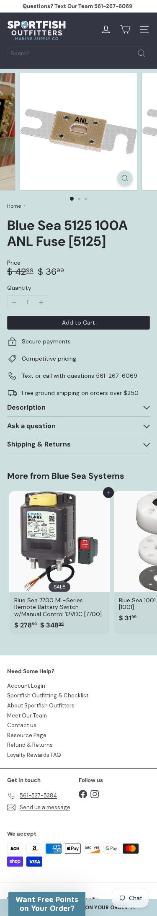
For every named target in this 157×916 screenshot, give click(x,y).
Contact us (21, 725)
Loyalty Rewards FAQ (34, 755)
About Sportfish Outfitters (41, 705)
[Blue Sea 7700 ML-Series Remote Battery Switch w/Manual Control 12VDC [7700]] (59, 563)
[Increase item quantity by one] (41, 302)
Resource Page (26, 735)
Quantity (19, 288)
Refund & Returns (30, 744)
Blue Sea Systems (87, 475)
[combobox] (78, 53)
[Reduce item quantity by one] (14, 302)
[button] (46, 904)
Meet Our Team (27, 715)
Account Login (26, 685)
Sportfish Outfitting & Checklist (47, 695)
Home (14, 206)
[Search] (141, 53)
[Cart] (125, 29)
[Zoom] (125, 178)
